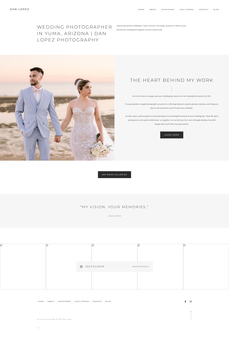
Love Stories (186, 9)
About (153, 9)
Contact (204, 9)
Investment (167, 9)
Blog (216, 9)
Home (141, 9)
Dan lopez (114, 216)
